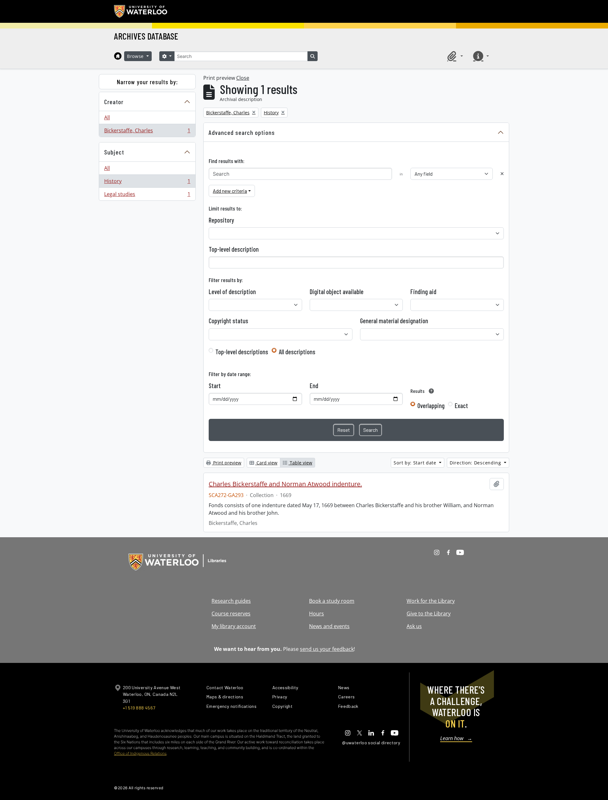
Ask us (414, 626)
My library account (234, 626)
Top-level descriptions (241, 352)
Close (242, 77)
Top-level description (234, 249)
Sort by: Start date (416, 463)
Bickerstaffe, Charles (147, 132)
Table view (300, 463)
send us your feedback (327, 649)
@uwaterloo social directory (371, 742)
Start (215, 385)
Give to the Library (429, 613)
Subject (114, 152)
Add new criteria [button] (230, 191)
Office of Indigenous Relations (140, 753)
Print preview (226, 463)
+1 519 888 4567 (139, 707)
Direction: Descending (476, 463)
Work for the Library (431, 600)
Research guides (231, 600)
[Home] (118, 56)
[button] (454, 56)
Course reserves (231, 613)
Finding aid (423, 291)
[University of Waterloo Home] (141, 11)
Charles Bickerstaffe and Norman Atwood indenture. (285, 484)
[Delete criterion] (502, 173)
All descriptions (297, 352)
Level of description (232, 291)
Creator (114, 101)
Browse (136, 56)
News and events (329, 626)
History (147, 183)
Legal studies (147, 195)
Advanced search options (242, 132)
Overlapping (431, 405)
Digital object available (337, 291)
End (314, 385)
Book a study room (331, 600)
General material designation (394, 320)
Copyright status (228, 320)
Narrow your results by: (147, 81)
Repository (221, 220)
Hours (316, 613)
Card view (266, 463)
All (107, 117)
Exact (461, 405)
